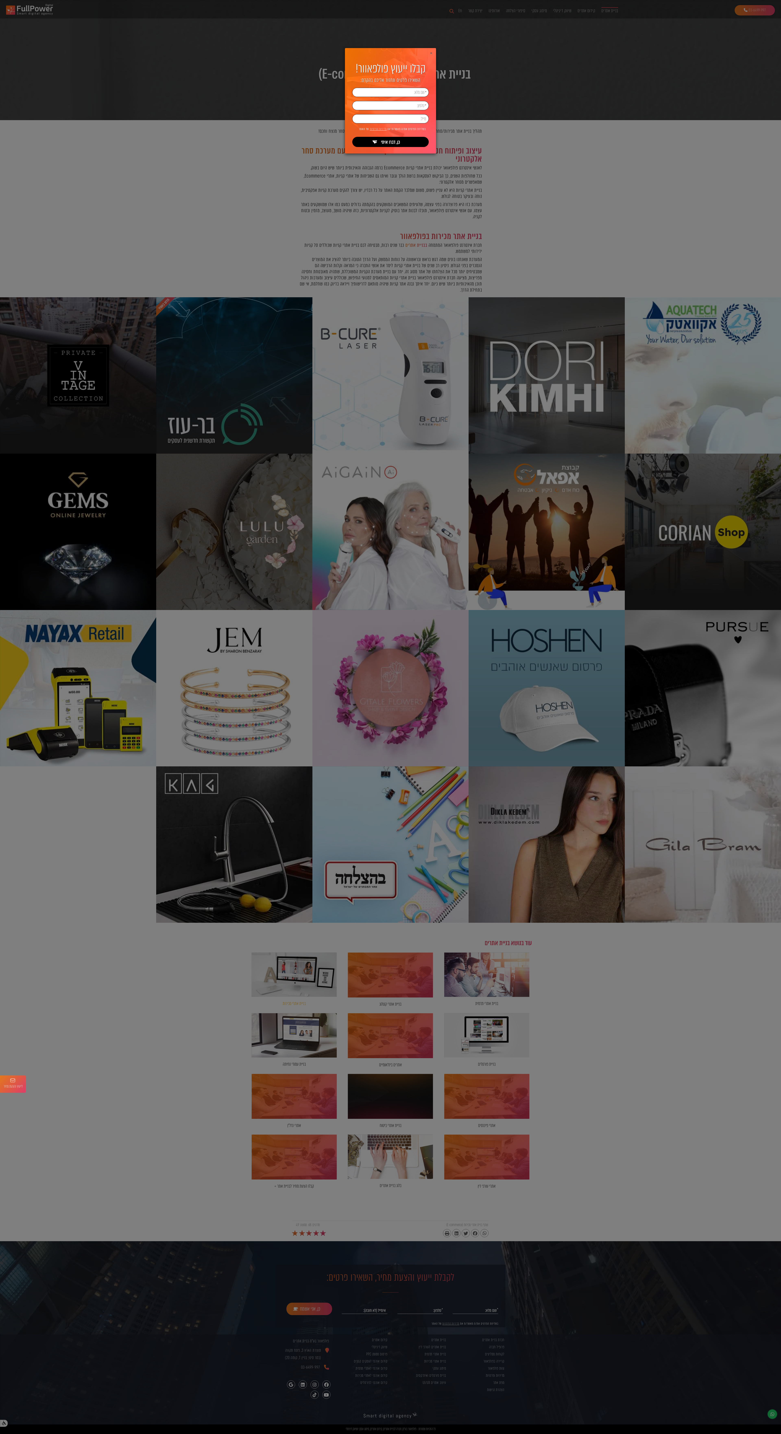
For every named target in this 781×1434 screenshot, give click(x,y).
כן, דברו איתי (390, 142)
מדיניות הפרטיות (378, 129)
